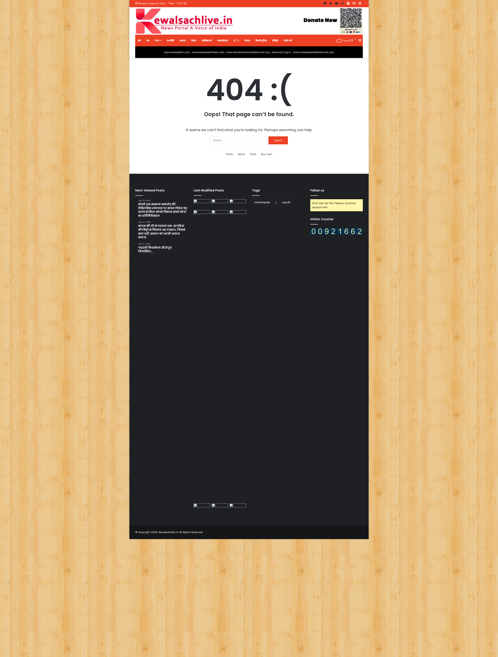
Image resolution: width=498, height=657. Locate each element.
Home (229, 154)
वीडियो (275, 40)
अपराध (183, 40)
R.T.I (236, 40)
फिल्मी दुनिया (261, 40)
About (241, 154)
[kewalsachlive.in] (249, 21)
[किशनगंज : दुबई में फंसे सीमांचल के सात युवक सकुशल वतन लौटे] (220, 356)
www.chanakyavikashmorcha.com (313, 52)
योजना (247, 40)
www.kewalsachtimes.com (208, 52)
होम (139, 40)
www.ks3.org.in (281, 52)
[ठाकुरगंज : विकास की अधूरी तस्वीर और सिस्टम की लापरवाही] (202, 204)
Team (253, 154)
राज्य (157, 40)
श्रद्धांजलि (286, 202)
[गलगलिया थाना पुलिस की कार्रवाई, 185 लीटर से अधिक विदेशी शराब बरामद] (238, 214)
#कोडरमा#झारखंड (262, 202)
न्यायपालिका (222, 40)
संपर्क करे (288, 40)
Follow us (317, 190)
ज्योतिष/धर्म (207, 40)
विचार (193, 40)
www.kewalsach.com (177, 52)
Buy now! (266, 154)
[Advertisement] (116, 597)
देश (147, 40)
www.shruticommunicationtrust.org (247, 52)
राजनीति (170, 40)
